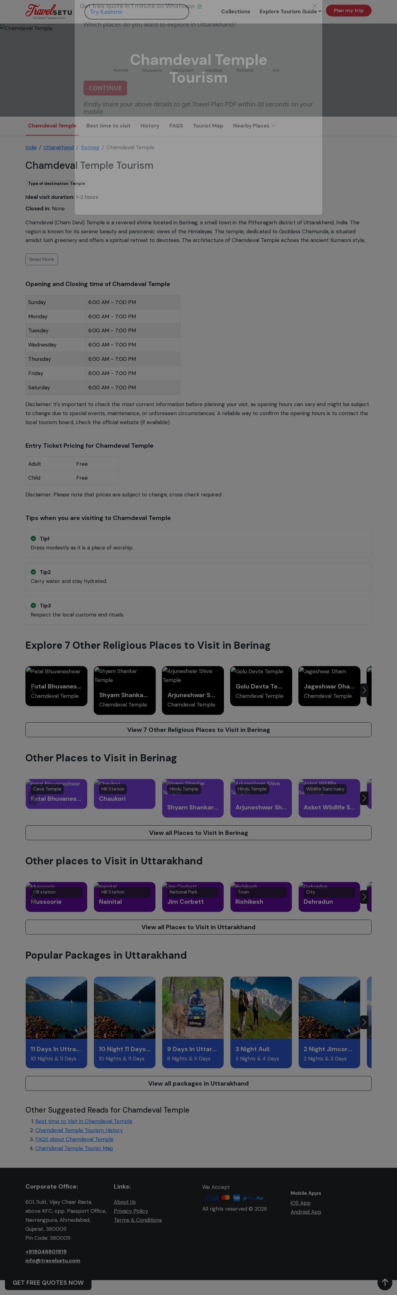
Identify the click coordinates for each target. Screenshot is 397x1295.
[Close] (315, 19)
